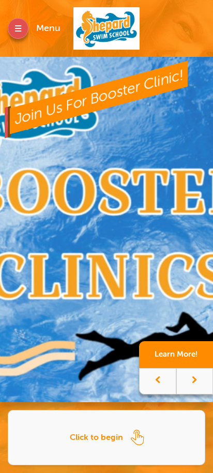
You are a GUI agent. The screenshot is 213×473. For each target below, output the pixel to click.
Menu (48, 28)
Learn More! (176, 354)
